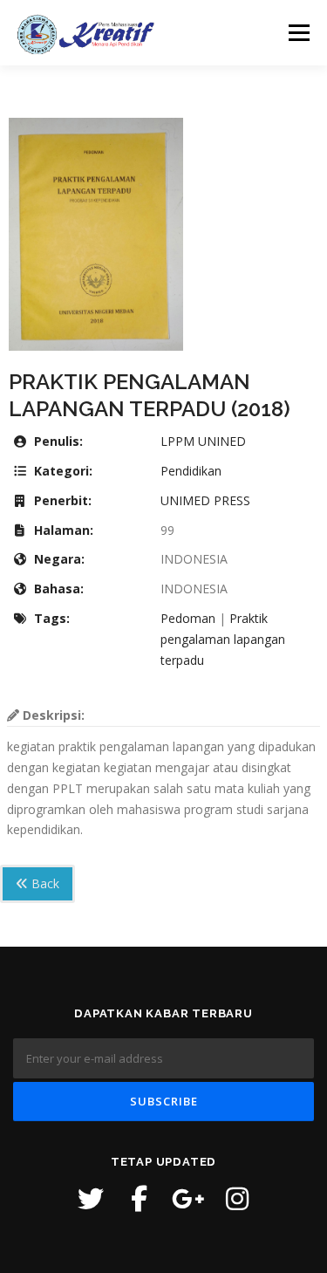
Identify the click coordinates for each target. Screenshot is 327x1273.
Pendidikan (190, 470)
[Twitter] (91, 1199)
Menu (297, 32)
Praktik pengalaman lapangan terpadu (222, 639)
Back (43, 883)
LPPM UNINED (203, 441)
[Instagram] (237, 1199)
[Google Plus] (188, 1199)
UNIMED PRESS (205, 500)
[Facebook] (139, 1199)
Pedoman (187, 618)
